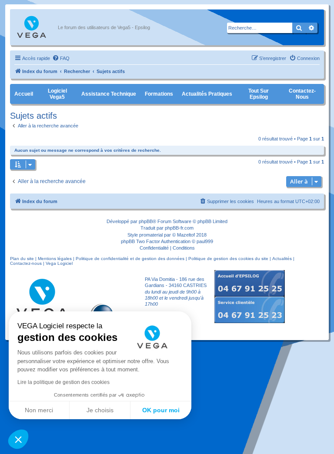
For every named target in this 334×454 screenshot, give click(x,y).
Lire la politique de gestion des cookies (63, 382)
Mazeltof (186, 234)
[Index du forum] (36, 27)
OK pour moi (161, 410)
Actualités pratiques (207, 94)
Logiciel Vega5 (57, 94)
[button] (18, 439)
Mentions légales (55, 258)
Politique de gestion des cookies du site (228, 258)
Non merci (39, 410)
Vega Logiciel (59, 263)
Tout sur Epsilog (258, 94)
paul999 (205, 241)
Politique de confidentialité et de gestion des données (130, 258)
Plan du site (22, 258)
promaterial (151, 234)
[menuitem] (61, 58)
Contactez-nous (302, 94)
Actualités (282, 258)
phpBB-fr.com (179, 227)
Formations (159, 94)
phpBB (146, 221)
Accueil (23, 94)
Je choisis (100, 410)
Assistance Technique (108, 94)
